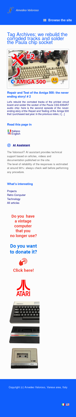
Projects (12, 191)
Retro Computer (16, 195)
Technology (13, 199)
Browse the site (60, 20)
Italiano (16, 131)
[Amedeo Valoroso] (23, 10)
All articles (13, 203)
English (16, 133)
